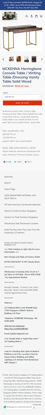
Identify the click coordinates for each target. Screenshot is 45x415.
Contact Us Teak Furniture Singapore (21, 217)
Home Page (9, 189)
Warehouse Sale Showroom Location (21, 223)
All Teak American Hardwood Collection (22, 204)
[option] (11, 58)
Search (7, 183)
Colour (5, 93)
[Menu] (41, 15)
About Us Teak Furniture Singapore (20, 211)
